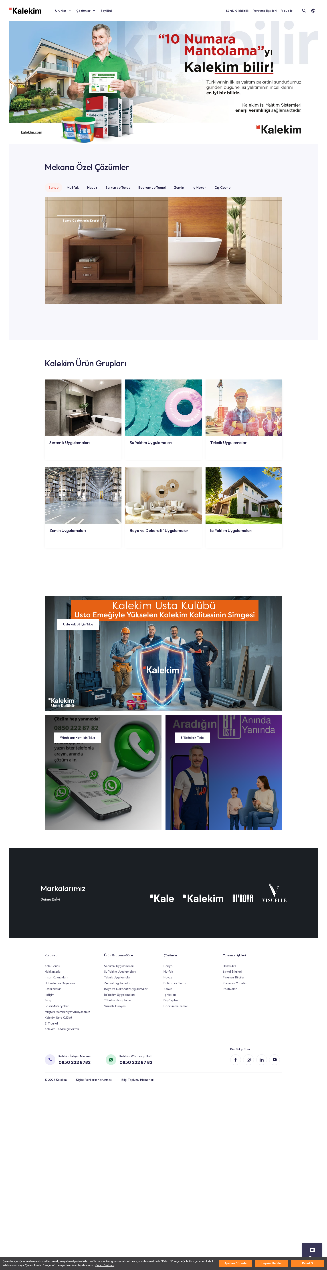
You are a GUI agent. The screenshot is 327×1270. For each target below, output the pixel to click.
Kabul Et (307, 1263)
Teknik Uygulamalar (117, 977)
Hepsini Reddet (271, 1263)
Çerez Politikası (104, 1265)
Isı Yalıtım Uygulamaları (119, 995)
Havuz (92, 187)
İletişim (49, 995)
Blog (48, 1000)
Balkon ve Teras (117, 187)
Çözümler (83, 11)
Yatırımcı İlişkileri (265, 11)
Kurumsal (51, 955)
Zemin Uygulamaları (117, 983)
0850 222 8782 (75, 1062)
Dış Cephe (222, 187)
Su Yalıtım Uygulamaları (120, 972)
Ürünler (60, 11)
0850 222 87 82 (135, 1062)
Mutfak (73, 187)
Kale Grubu (52, 966)
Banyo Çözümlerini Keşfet (81, 221)
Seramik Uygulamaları (119, 966)
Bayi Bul (106, 11)
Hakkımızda (53, 972)
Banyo (53, 187)
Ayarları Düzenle (235, 1263)
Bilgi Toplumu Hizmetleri (137, 1080)
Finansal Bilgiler (234, 977)
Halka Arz (229, 966)
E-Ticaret (51, 1023)
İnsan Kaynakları (56, 977)
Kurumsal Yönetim (235, 983)
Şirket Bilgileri (232, 972)
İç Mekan (199, 187)
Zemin (179, 187)
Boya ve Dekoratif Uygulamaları (126, 989)
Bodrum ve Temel (152, 187)
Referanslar (53, 989)
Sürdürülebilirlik (237, 11)
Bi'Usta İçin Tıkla (192, 738)
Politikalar (230, 989)
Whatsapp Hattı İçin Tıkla (77, 738)
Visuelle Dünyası (115, 1006)
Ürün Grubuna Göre (118, 955)
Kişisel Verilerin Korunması (94, 1080)
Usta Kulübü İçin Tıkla (78, 624)
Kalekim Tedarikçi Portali (62, 1029)
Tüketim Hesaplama (117, 1000)
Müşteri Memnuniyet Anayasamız (67, 1012)
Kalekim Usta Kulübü (58, 1018)
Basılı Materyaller (57, 1006)
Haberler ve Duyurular (60, 983)
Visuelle (287, 11)
